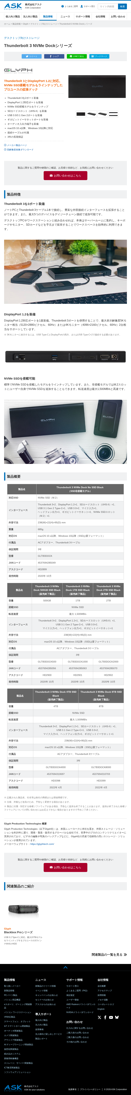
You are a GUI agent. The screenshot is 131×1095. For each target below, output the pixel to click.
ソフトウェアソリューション (17, 1072)
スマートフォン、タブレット (17, 1021)
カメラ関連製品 (11, 1035)
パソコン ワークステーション (17, 1012)
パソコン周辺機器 (12, 1000)
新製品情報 (9, 990)
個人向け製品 (13, 16)
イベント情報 (41, 990)
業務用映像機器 (11, 1058)
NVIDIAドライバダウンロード (80, 1012)
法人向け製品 (30, 16)
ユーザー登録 (72, 1000)
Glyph (25, 24)
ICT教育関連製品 (12, 1067)
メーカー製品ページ (17, 145)
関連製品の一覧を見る (107, 954)
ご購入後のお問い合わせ (77, 1037)
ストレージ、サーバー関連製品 (18, 1063)
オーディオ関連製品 (13, 1031)
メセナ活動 (103, 1000)
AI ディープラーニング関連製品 (18, 1044)
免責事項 (72, 1089)
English (101, 1009)
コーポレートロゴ (106, 1004)
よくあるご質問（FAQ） (77, 990)
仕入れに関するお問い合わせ (79, 1028)
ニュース (65, 16)
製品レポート (41, 1038)
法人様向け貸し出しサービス (48, 1034)
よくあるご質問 (71, 6)
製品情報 (48, 16)
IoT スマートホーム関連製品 (17, 1026)
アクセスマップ (105, 990)
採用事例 (39, 1029)
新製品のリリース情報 (45, 986)
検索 (122, 6)
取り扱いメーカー (12, 986)
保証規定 (70, 995)
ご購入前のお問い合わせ (77, 1033)
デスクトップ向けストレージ (44, 24)
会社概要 (102, 986)
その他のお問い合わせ (76, 1042)
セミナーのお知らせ (44, 1000)
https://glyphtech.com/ (42, 844)
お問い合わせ (118, 16)
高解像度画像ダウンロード (20, 149)
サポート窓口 (89, 6)
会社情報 (100, 16)
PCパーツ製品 (10, 995)
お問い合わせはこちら (67, 175)
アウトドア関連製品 (13, 1040)
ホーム (7, 24)
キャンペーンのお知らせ (46, 995)
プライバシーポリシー (90, 1089)
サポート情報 (83, 16)
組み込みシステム (12, 1054)
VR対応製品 (9, 1017)
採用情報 (102, 995)
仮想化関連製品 (11, 1049)
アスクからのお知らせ (45, 1004)
